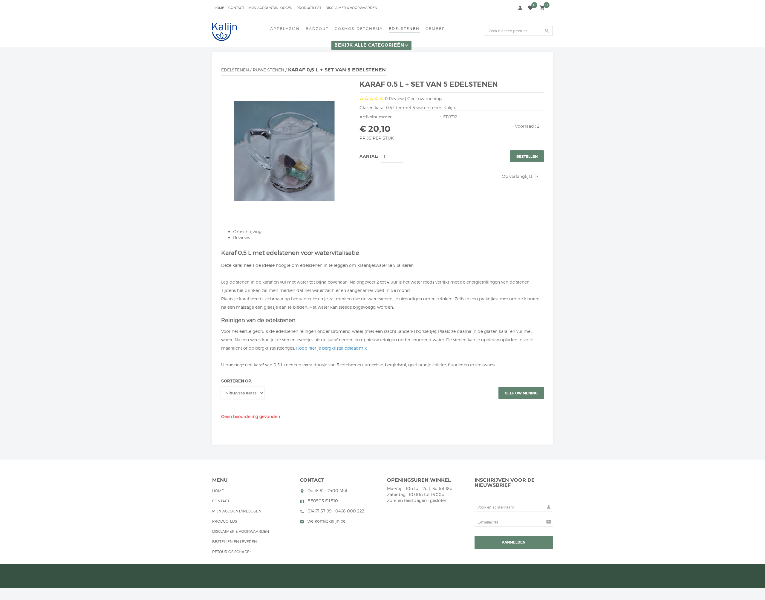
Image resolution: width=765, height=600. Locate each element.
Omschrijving (247, 231)
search (547, 30)
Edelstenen (404, 28)
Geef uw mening (424, 98)
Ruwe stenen (268, 69)
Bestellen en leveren (234, 541)
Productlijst (309, 8)
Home (219, 8)
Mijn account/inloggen (270, 8)
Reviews (241, 237)
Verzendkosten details (240, 579)
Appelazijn (285, 28)
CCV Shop (301, 579)
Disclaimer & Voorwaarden (351, 8)
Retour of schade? (231, 552)
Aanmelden (513, 542)
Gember (435, 28)
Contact (236, 8)
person (520, 8)
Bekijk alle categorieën (369, 45)
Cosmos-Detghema (359, 28)
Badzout (317, 28)
